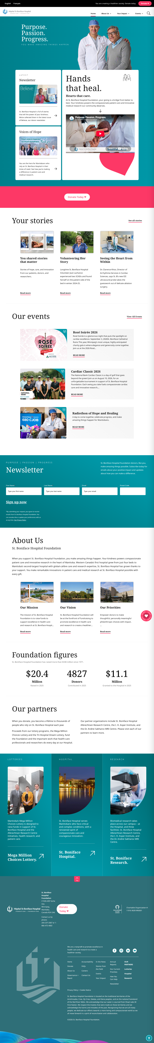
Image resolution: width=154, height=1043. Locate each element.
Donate (70, 966)
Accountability (87, 962)
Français (16, 4)
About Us (105, 13)
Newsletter (114, 984)
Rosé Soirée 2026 (85, 332)
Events (138, 13)
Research (128, 978)
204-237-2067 (47, 923)
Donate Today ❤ (77, 197)
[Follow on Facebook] (114, 951)
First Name (10, 485)
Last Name (48, 485)
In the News (101, 962)
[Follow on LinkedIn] (128, 951)
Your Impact (122, 13)
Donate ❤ (145, 3)
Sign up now (16, 502)
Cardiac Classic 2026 (86, 371)
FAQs (84, 966)
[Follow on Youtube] (135, 951)
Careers (85, 971)
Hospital (127, 973)
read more (79, 355)
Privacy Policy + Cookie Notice (79, 990)
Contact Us (86, 975)
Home (93, 13)
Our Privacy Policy (20, 520)
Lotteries (128, 969)
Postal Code (125, 485)
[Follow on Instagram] (121, 951)
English (8, 4)
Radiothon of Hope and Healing (95, 413)
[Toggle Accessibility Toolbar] (149, 1038)
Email (84, 485)
